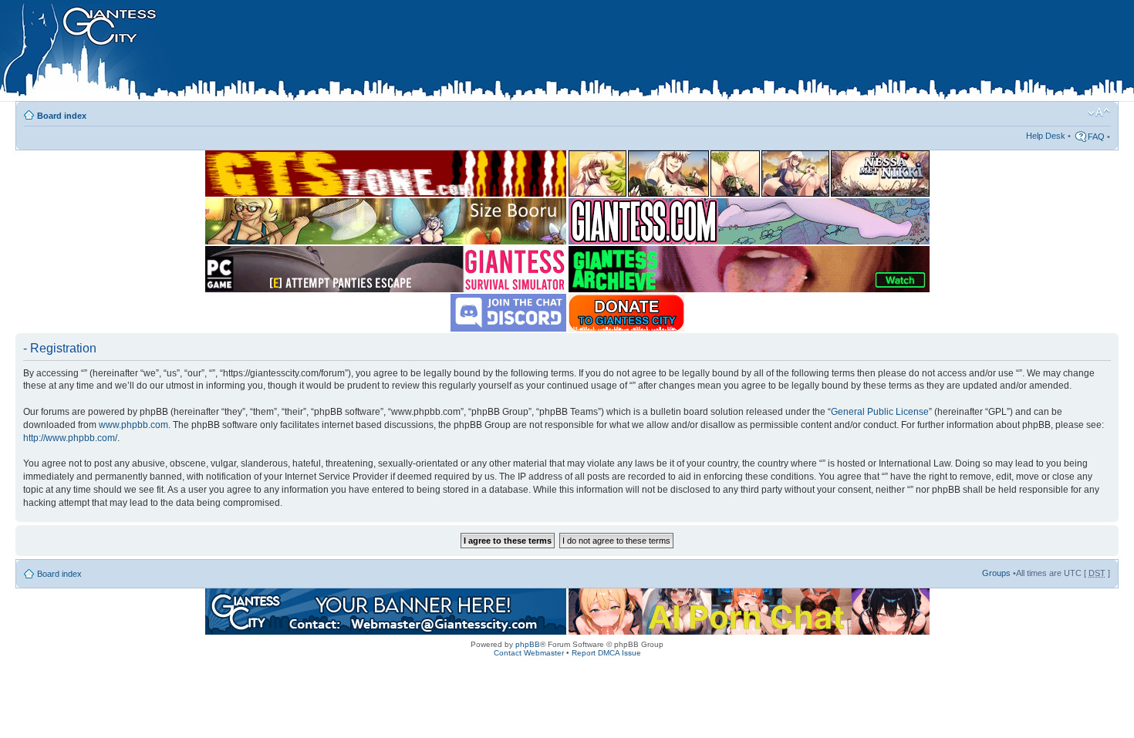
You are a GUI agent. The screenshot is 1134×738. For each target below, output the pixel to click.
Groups (996, 573)
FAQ (1096, 136)
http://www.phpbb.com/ (70, 438)
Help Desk (1045, 135)
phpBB (527, 644)
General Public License (880, 411)
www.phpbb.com (133, 425)
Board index (61, 115)
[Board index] (325, 53)
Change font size (1099, 113)
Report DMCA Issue (606, 653)
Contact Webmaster (529, 653)
